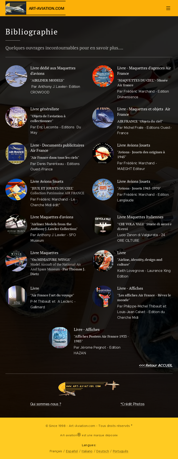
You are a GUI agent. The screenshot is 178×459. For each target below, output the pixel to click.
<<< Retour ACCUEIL (156, 365)
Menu (168, 8)
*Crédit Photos (132, 404)
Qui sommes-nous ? (45, 404)
